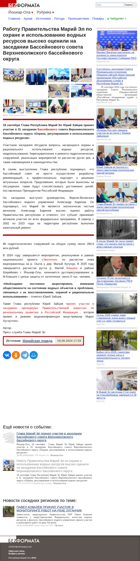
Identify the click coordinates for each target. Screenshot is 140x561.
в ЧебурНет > (117, 18)
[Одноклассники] (16, 355)
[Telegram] (25, 355)
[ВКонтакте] (7, 355)
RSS (34, 558)
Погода (59, 18)
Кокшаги (72, 268)
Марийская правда (37, 341)
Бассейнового (47, 129)
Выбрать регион (17, 553)
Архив (28, 18)
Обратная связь (17, 551)
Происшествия (78, 18)
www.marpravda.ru (17, 115)
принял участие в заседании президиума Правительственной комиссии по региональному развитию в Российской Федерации (48, 308)
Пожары (98, 18)
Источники (43, 18)
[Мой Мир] (34, 355)
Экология (49, 259)
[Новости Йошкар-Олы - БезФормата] (20, 4)
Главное (14, 18)
